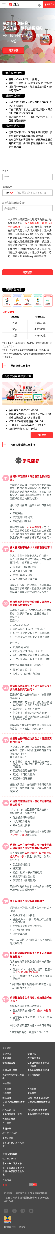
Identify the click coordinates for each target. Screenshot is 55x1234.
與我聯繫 (13, 50)
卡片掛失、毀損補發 (12, 1163)
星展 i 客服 (7, 1137)
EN (30, 1185)
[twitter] (14, 1210)
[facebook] (6, 1210)
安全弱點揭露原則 (38, 1193)
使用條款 (8, 1193)
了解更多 (41, 435)
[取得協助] (39, 4)
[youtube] (31, 1210)
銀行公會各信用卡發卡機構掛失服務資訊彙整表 (13, 1171)
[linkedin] (22, 1210)
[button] (8, 1185)
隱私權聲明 (21, 1193)
